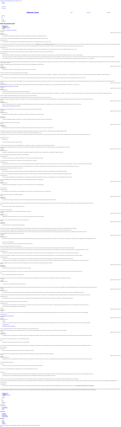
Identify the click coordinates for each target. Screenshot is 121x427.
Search (20, 0)
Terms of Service (13, 425)
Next (3, 19)
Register (17, 0)
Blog (3, 421)
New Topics (88, 12)
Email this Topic (9, 30)
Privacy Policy (19, 425)
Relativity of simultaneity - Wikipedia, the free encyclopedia (9, 86)
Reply (3, 21)
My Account (4, 413)
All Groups (4, 6)
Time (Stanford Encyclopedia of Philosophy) (7, 315)
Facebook (3, 422)
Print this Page (14, 30)
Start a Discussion (5, 407)
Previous (3, 15)
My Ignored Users (5, 415)
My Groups (4, 8)
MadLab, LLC (8, 425)
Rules (3, 420)
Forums (3, 2)
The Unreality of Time (3, 314)
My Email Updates (5, 416)
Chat (3, 409)
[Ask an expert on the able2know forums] (6, 0)
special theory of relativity (11, 119)
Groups (3, 3)
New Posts (108, 12)
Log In (14, 0)
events (33, 119)
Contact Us (4, 423)
